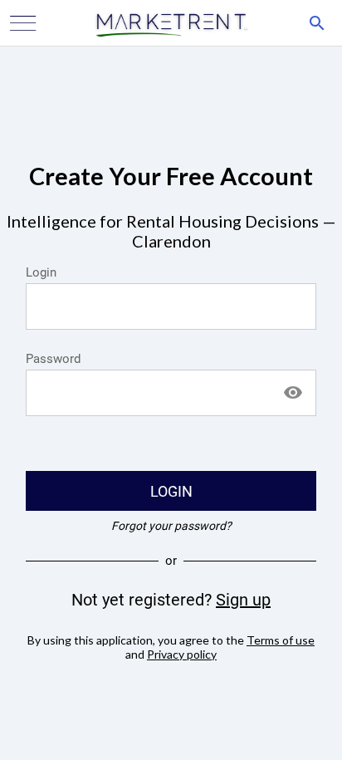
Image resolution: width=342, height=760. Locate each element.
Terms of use (281, 640)
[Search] (317, 23)
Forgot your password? (171, 525)
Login (41, 272)
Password (53, 358)
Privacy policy (182, 654)
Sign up (243, 600)
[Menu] (23, 23)
